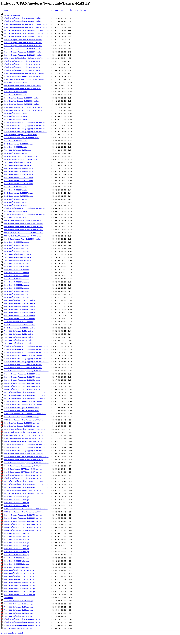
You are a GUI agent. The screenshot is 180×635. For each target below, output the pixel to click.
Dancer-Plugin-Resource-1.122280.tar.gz (23, 518)
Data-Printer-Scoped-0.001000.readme (21, 98)
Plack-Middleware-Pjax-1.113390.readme (22, 18)
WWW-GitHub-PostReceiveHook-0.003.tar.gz (23, 441)
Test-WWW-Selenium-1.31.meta (17, 165)
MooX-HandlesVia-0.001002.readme (19, 306)
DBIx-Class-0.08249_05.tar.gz (18, 628)
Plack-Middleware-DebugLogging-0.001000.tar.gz (26, 444)
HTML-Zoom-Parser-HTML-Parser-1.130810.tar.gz (26, 509)
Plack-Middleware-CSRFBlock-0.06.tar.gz (23, 469)
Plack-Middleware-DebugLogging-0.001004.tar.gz (26, 466)
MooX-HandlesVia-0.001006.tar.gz (19, 595)
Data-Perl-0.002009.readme (16, 279)
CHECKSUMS (8, 598)
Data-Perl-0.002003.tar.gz (16, 564)
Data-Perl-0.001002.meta (15, 95)
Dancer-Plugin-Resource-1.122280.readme (23, 52)
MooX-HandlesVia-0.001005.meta (18, 168)
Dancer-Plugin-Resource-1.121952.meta (22, 383)
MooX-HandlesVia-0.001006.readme (19, 319)
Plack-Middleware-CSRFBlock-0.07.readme (23, 365)
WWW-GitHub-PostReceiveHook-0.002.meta (22, 89)
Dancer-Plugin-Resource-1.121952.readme (23, 46)
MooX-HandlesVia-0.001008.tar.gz (19, 592)
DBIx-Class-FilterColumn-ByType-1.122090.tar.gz (26, 481)
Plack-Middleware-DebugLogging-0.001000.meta (25, 122)
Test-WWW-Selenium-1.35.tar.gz (18, 610)
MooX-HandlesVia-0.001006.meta (18, 171)
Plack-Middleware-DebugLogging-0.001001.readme (26, 349)
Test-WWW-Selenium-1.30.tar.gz (18, 616)
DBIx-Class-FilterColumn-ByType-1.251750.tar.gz (26, 493)
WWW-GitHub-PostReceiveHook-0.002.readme (23, 227)
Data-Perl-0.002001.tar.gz (16, 552)
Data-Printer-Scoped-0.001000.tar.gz (21, 417)
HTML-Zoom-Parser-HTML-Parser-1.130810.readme (26, 27)
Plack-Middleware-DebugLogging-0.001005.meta (25, 214)
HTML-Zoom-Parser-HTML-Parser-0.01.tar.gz (24, 435)
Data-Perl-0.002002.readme (16, 294)
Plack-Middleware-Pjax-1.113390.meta (21, 408)
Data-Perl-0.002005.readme (16, 267)
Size (71, 10)
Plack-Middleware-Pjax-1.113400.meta (21, 411)
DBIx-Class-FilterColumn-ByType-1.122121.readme (26, 37)
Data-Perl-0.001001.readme (16, 248)
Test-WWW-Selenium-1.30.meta (17, 162)
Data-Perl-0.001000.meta (15, 83)
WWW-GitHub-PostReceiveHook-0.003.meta (22, 236)
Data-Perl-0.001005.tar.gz (16, 536)
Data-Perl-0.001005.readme (16, 285)
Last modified (56, 10)
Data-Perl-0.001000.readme (16, 251)
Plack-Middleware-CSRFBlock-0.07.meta (22, 70)
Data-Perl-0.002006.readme (16, 270)
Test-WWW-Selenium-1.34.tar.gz (18, 607)
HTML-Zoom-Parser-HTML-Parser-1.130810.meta (25, 420)
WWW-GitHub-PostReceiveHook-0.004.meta (22, 221)
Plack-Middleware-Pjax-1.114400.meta (21, 138)
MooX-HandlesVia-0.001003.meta (18, 181)
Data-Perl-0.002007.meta (15, 205)
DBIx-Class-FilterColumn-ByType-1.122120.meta (26, 395)
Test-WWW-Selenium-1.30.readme (18, 331)
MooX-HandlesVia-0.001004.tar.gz (19, 582)
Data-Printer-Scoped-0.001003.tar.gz (21, 423)
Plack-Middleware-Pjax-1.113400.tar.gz (22, 625)
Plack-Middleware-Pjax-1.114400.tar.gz (22, 619)
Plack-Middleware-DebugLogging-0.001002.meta (25, 129)
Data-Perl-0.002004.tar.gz (16, 561)
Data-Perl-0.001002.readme (16, 242)
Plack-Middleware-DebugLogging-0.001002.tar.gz (26, 451)
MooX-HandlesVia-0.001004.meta (18, 184)
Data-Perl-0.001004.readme (16, 282)
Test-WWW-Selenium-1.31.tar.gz (18, 601)
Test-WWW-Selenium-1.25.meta (17, 150)
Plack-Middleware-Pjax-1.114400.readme (22, 239)
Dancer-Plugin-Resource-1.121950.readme (23, 40)
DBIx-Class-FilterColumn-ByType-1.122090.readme (26, 30)
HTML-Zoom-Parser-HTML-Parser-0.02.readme (24, 79)
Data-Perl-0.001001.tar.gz (16, 497)
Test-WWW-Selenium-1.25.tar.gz (18, 613)
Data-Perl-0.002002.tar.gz (16, 558)
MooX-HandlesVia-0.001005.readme (19, 316)
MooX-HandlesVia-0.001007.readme (19, 325)
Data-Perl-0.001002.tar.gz (16, 503)
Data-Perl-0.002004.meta (15, 190)
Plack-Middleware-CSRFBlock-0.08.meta (22, 76)
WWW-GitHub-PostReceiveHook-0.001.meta (22, 86)
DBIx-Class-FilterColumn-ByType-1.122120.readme (26, 33)
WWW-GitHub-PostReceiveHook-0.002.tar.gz (23, 460)
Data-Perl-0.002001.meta (15, 147)
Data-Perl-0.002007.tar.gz (16, 546)
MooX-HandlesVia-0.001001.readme (19, 303)
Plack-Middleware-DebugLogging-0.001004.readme (26, 371)
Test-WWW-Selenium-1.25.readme (18, 322)
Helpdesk (20, 633)
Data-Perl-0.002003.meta (15, 187)
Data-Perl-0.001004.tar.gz (16, 533)
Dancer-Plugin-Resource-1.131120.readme (23, 55)
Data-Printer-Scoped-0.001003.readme (21, 101)
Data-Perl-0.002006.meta (15, 202)
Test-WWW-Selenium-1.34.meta (17, 257)
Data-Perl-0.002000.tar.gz (16, 549)
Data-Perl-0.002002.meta (15, 153)
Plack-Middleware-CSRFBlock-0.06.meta (22, 67)
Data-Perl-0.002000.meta (15, 141)
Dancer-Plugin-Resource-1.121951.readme (23, 43)
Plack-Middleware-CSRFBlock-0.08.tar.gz (23, 475)
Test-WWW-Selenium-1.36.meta (17, 254)
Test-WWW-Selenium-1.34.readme (18, 337)
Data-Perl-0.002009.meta (15, 217)
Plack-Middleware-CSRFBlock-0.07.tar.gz (23, 472)
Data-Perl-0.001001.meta (15, 92)
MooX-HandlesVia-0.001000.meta (18, 144)
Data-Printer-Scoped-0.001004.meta (20, 159)
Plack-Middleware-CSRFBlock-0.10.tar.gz (23, 490)
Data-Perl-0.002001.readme (16, 291)
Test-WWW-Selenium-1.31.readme (18, 334)
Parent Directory (12, 15)
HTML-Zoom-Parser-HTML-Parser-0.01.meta (23, 107)
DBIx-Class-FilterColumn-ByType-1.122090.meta (26, 398)
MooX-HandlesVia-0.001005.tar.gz (19, 588)
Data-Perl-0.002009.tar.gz (16, 555)
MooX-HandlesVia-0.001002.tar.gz (19, 573)
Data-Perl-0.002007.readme (16, 273)
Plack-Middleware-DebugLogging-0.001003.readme (26, 359)
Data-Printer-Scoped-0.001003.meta (20, 156)
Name (6, 10)
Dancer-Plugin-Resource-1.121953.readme (23, 49)
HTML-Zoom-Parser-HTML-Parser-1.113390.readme (26, 24)
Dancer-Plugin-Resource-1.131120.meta (22, 389)
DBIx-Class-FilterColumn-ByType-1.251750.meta (26, 429)
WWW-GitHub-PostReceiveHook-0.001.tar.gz (23, 454)
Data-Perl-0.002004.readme (16, 263)
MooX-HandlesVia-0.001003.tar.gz (19, 579)
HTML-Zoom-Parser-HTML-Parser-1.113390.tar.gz (26, 512)
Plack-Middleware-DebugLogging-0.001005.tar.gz (26, 463)
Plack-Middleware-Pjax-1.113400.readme (22, 21)
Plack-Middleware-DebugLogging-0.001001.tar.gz (26, 447)
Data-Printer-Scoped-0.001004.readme (21, 104)
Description (80, 10)
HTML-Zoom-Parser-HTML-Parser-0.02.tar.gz (24, 438)
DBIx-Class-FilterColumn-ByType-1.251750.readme (26, 58)
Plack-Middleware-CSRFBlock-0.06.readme (23, 355)
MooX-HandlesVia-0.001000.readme (19, 300)
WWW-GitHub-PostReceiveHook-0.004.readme (23, 233)
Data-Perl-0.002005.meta (15, 199)
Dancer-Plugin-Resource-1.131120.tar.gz (23, 527)
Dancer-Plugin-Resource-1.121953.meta (22, 386)
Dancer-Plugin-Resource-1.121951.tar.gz (23, 521)
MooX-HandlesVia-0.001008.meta (18, 196)
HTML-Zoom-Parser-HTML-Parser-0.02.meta (23, 110)
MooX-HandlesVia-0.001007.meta (18, 193)
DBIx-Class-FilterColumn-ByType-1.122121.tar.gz (26, 487)
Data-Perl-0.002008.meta (15, 211)
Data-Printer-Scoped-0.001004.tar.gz (21, 426)
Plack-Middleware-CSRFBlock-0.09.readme (23, 401)
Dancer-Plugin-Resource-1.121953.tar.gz (23, 515)
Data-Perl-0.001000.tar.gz (16, 506)
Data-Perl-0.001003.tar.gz (16, 500)
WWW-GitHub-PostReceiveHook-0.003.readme (23, 230)
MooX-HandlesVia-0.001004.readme (19, 313)
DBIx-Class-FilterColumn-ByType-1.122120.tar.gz (26, 484)
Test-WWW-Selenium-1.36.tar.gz (18, 604)
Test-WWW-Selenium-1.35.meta (17, 260)
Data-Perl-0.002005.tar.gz (16, 539)
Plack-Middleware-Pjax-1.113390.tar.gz (22, 622)
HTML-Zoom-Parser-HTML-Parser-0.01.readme (24, 73)
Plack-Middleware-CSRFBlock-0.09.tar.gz (23, 478)
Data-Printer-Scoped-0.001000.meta (20, 135)
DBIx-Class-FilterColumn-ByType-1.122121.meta (26, 392)
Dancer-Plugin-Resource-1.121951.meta (22, 380)
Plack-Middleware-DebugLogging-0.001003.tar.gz (26, 457)
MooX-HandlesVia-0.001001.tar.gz (19, 570)
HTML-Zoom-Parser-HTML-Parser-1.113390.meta (25, 414)
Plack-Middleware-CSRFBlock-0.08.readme (23, 368)
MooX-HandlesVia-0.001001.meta (18, 175)
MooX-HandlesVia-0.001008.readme (19, 328)
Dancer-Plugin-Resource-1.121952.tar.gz (23, 530)
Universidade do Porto (8, 633)
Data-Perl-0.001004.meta (15, 116)
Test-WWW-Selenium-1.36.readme (18, 343)
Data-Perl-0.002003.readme (16, 297)
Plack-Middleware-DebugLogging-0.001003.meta (25, 132)
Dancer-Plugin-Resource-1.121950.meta (22, 377)
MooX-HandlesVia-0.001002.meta (18, 178)
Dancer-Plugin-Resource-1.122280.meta (22, 374)
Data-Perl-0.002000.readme (16, 288)
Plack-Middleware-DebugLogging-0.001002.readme (26, 352)
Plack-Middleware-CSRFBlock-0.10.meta (22, 64)
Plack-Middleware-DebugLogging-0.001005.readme (26, 362)
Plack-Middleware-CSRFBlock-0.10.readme (23, 405)
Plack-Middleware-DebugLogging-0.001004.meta (25, 208)
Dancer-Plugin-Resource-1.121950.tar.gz (23, 524)
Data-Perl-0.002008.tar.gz (16, 542)
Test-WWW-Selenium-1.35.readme (18, 340)
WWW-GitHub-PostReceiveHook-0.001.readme (23, 224)
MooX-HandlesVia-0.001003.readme (19, 309)
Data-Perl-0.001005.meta (15, 119)
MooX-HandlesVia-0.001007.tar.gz (19, 585)
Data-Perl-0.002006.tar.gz (16, 567)
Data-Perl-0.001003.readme (16, 245)
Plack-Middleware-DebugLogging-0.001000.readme (26, 346)
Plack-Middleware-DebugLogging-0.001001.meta (25, 125)
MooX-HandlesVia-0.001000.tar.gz (19, 576)
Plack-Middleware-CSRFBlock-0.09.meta (22, 61)
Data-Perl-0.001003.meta (15, 113)
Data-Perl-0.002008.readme (16, 276)
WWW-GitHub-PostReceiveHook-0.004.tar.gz (23, 432)
